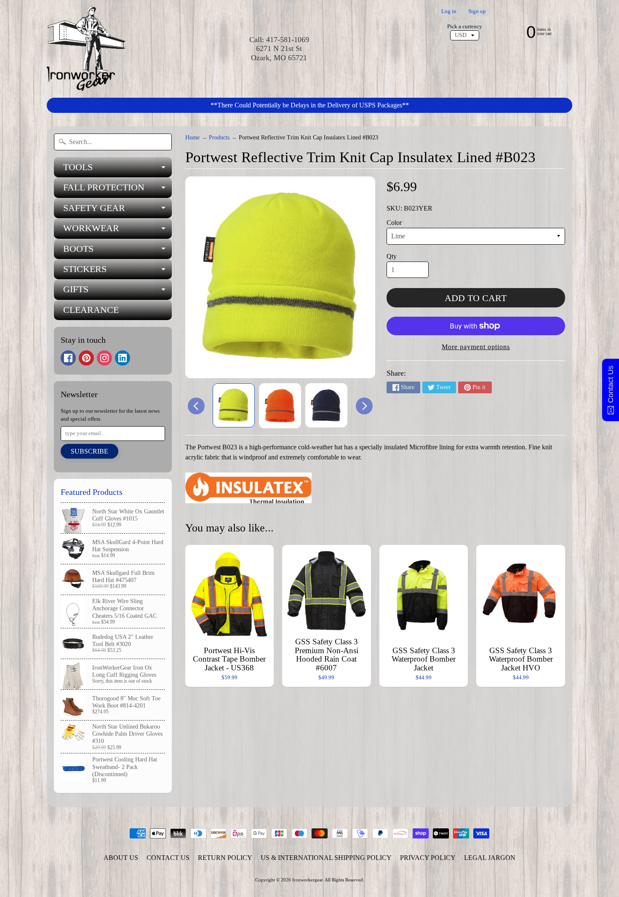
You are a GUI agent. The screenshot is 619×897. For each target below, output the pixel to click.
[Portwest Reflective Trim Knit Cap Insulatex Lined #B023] (234, 405)
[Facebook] (68, 358)
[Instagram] (104, 358)
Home (192, 137)
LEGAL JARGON (489, 857)
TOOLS (117, 169)
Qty (392, 256)
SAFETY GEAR (117, 210)
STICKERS (117, 271)
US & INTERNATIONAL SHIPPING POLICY (326, 857)
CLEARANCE (91, 309)
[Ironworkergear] (86, 49)
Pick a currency (464, 26)
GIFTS (117, 291)
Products (219, 137)
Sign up (477, 11)
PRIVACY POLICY (428, 857)
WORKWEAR (117, 230)
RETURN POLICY (225, 857)
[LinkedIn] (122, 358)
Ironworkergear (307, 879)
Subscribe (89, 451)
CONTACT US (168, 857)
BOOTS (117, 251)
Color (394, 222)
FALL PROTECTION (117, 190)
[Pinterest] (86, 358)
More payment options (476, 346)
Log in (448, 11)
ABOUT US (121, 857)
